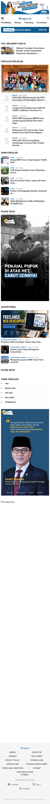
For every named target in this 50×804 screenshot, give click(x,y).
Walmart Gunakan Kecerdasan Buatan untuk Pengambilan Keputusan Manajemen (30, 50)
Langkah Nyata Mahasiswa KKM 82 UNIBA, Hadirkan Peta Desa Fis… (28, 109)
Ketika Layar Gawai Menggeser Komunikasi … (24, 350)
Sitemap (37, 768)
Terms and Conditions (12, 768)
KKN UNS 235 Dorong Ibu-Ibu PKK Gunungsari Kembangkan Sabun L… (29, 98)
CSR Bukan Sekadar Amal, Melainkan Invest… (27, 171)
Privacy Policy (12, 760)
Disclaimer (36, 756)
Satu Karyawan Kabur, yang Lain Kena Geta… (28, 181)
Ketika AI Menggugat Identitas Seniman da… (28, 192)
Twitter (38, 785)
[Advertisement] (25, 620)
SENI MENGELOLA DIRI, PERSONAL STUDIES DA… (27, 202)
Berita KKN (10, 388)
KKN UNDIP (9, 398)
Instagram (26, 789)
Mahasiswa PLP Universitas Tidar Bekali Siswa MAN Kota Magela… (28, 131)
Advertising (6, 340)
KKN (7, 384)
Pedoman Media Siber (36, 764)
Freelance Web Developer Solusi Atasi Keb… (22, 342)
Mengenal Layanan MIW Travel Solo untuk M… (26, 361)
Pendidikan (10, 402)
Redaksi (13, 756)
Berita (15, 95)
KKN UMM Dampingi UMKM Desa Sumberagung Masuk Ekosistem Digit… (28, 120)
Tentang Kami (36, 760)
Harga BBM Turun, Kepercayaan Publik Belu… (28, 161)
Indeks (12, 752)
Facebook (14, 785)
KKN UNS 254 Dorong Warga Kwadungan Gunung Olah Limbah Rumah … (28, 142)
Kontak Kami (13, 764)
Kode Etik (37, 752)
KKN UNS (9, 393)
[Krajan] (25, 18)
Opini (12, 157)
